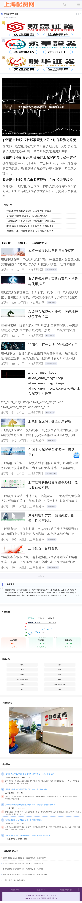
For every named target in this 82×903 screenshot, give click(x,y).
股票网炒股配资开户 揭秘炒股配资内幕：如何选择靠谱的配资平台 (30, 804)
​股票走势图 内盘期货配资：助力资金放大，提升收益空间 (23, 863)
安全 (22, 689)
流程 (60, 689)
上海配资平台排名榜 (43, 548)
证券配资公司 (51, 440)
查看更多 (41, 576)
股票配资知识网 (46, 898)
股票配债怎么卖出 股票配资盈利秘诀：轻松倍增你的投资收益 (30, 231)
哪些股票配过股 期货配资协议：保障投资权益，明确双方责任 (30, 226)
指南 (60, 674)
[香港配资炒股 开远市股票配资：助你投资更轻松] (41, 106)
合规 (22, 674)
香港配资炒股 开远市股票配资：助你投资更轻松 (21, 133)
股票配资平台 (50, 335)
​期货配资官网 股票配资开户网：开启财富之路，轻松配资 (23, 869)
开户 (60, 679)
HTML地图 (52, 895)
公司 (60, 664)
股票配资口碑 (51, 539)
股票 (60, 669)
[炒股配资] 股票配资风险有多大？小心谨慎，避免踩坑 (27, 216)
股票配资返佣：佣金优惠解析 (49, 421)
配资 (22, 669)
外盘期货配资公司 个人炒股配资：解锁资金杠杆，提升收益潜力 (31, 221)
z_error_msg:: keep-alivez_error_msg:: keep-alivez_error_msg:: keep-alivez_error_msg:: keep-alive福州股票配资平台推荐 (54, 383)
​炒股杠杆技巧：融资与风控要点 (14, 880)
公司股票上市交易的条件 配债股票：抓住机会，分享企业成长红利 (30, 774)
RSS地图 (45, 895)
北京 (22, 664)
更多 (77, 14)
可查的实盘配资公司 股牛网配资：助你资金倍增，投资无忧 (29, 211)
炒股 (22, 684)
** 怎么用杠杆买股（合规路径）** (52, 344)
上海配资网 (15, 890)
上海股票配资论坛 (51, 269)
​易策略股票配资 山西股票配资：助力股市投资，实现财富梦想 (24, 858)
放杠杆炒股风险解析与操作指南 (51, 250)
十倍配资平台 (51, 302)
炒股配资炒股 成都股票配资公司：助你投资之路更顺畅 (26, 789)
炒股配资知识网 (60, 684)
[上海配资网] (19, 4)
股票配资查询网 (22, 679)
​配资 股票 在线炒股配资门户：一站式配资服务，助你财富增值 (25, 874)
